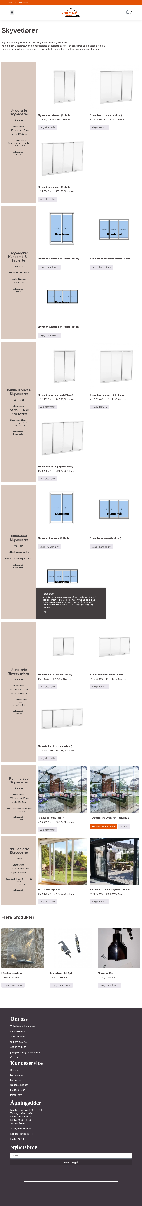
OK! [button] (45, 612)
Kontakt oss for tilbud (103, 826)
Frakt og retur (17, 1090)
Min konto (15, 1080)
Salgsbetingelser (19, 1085)
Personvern (16, 1094)
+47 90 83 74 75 (18, 1047)
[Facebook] (11, 1057)
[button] (12, 12)
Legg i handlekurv (49, 267)
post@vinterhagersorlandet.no (25, 1052)
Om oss (14, 1070)
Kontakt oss (16, 1075)
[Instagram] (17, 1057)
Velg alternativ (47, 127)
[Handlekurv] (128, 12)
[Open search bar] (131, 12)
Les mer (124, 826)
